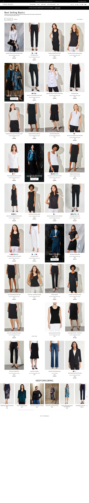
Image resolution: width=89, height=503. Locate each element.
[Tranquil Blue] (35, 53)
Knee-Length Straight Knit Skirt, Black (14, 294)
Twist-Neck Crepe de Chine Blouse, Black (75, 53)
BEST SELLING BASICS (51, 4)
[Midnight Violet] (36, 53)
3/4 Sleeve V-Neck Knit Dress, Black (75, 294)
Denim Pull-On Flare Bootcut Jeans (55, 371)
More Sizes (43, 4)
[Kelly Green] (54, 173)
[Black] (32, 53)
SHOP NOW (14, 98)
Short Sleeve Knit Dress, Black (75, 254)
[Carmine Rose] (33, 93)
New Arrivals (33, 4)
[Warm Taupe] (57, 173)
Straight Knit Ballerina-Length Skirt (34, 133)
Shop (38, 4)
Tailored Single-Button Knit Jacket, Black (75, 373)
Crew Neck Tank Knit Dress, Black (34, 214)
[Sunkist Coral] (14, 173)
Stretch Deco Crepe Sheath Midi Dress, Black (14, 216)
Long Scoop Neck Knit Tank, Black (54, 333)
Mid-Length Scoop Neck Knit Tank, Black (14, 256)
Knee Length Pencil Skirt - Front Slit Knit (75, 333)
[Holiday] (53, 173)
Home (41, 415)
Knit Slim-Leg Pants (54, 294)
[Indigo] (35, 93)
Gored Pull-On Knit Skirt (34, 371)
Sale (58, 4)
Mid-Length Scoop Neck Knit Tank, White (55, 175)
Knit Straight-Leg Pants (34, 55)
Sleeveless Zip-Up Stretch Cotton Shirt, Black (54, 216)
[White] (33, 53)
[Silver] (50, 173)
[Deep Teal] (13, 214)
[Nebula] (75, 214)
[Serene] (77, 214)
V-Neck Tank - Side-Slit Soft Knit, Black (34, 294)
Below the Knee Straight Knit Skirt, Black (14, 333)
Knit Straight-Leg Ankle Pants (75, 216)
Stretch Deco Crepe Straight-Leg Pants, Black (34, 95)
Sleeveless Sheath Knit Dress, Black (55, 53)
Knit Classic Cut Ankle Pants (14, 371)
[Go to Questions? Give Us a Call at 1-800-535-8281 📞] (44, 1)
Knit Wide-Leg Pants (74, 93)
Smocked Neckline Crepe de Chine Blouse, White (14, 133)
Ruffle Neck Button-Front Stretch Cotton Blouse (54, 93)
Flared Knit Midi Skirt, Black (54, 133)
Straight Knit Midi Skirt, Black (75, 174)
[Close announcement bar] (3, 1)
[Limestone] (36, 93)
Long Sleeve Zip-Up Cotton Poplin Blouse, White (14, 53)
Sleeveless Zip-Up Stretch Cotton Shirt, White (75, 135)
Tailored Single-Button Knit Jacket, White (14, 175)
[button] (87, 396)
